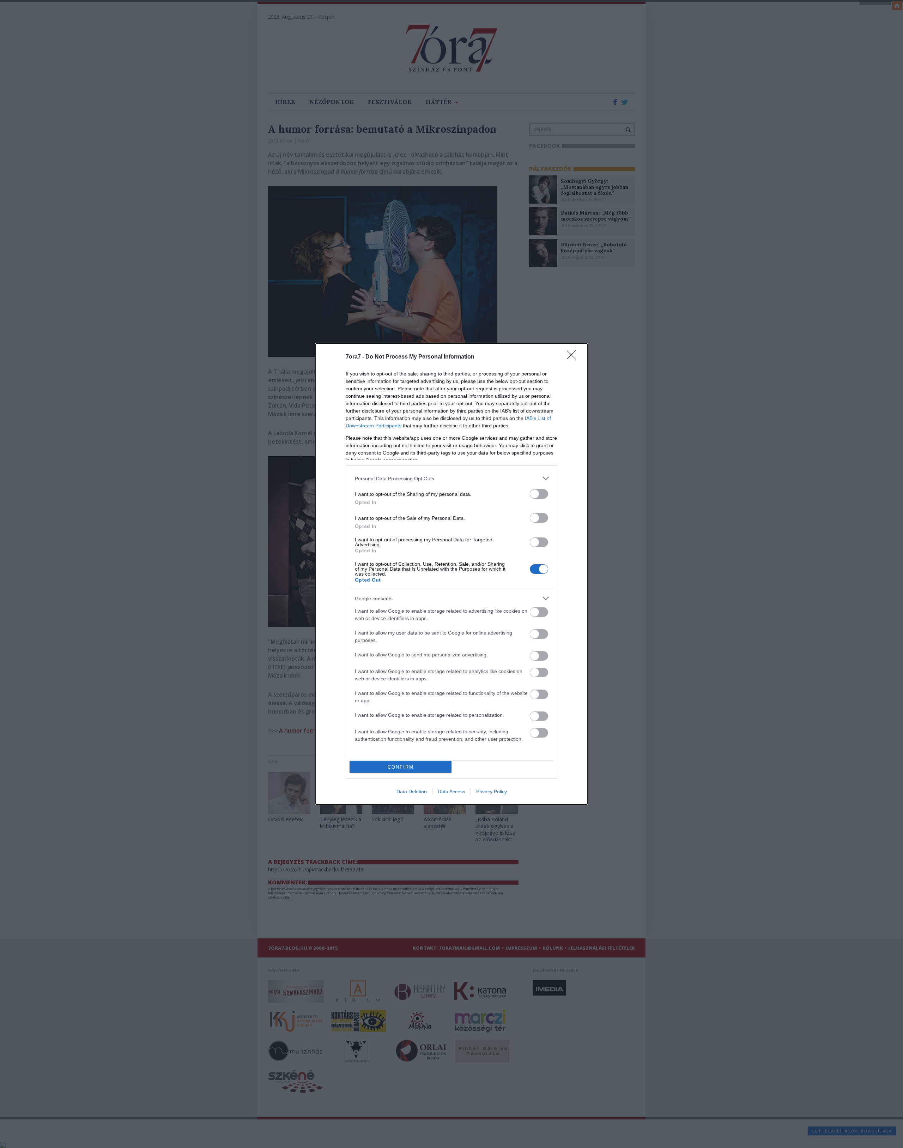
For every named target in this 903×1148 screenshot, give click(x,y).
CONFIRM (401, 767)
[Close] (573, 357)
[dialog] (451, 574)
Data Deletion (411, 791)
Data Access (451, 791)
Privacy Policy (491, 791)
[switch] (539, 494)
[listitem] (451, 478)
